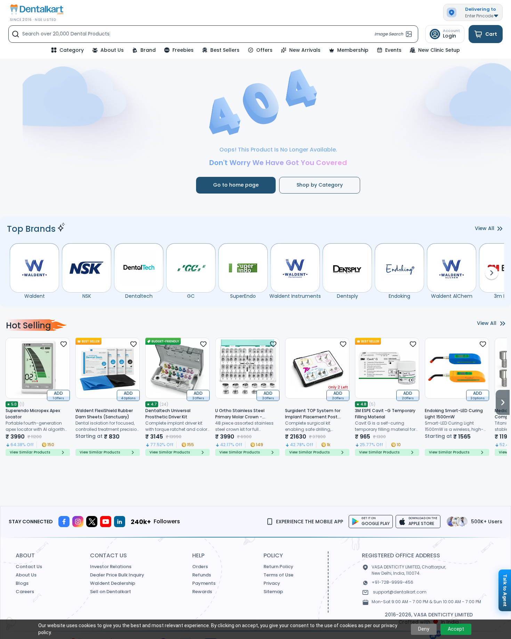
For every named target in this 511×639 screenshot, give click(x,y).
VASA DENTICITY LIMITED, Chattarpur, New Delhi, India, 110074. (409, 570)
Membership (352, 50)
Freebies (183, 50)
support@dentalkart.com (400, 592)
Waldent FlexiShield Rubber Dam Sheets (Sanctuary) (104, 414)
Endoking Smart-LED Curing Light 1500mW (454, 414)
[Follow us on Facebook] (64, 521)
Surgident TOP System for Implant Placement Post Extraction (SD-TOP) (312, 417)
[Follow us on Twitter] (91, 521)
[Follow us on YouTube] (105, 521)
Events (393, 50)
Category (71, 50)
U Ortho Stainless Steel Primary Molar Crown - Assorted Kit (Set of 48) (240, 417)
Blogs (22, 583)
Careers (25, 591)
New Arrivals (305, 50)
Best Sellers (225, 50)
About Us (112, 50)
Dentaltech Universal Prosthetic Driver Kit (167, 414)
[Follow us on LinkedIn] (119, 521)
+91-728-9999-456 (392, 582)
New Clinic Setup (439, 50)
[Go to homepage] (36, 9)
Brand (148, 50)
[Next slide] (503, 397)
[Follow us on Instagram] (77, 521)
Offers (264, 50)
